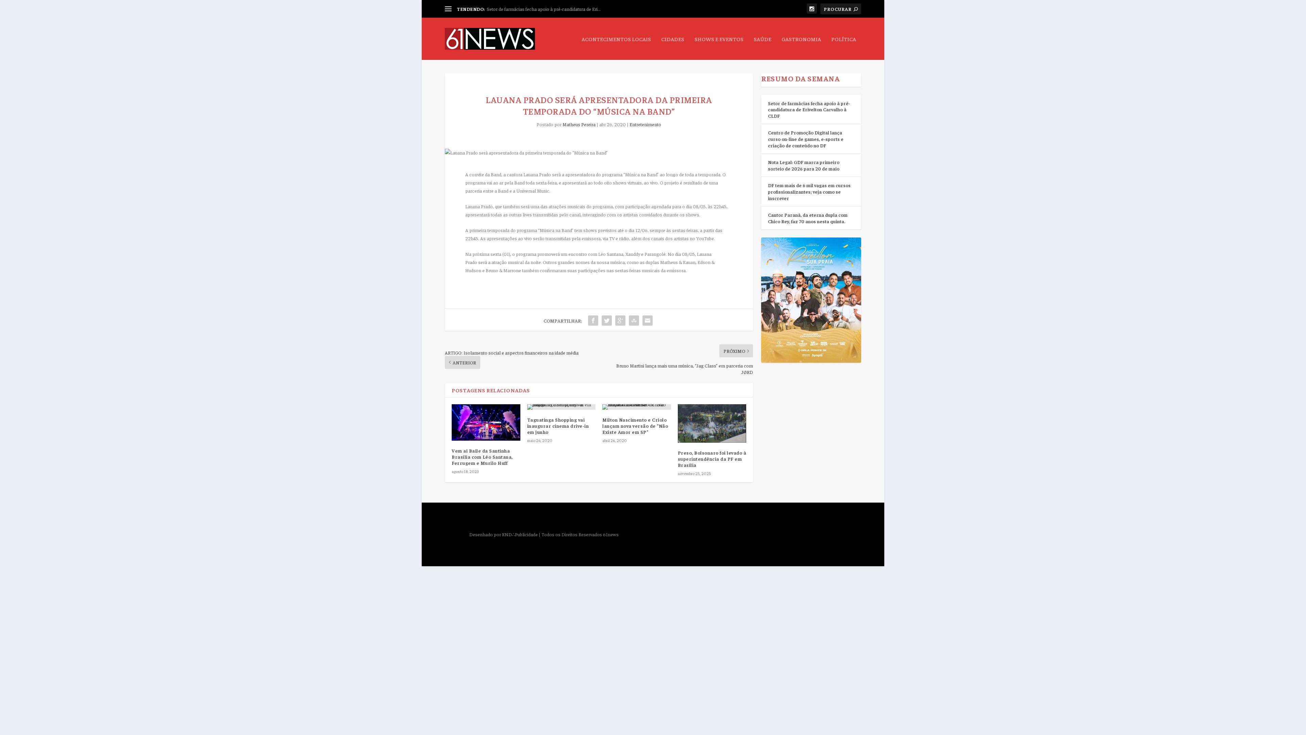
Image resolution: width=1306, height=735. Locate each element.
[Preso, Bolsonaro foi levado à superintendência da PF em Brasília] (712, 423)
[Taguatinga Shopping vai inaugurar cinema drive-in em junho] (561, 407)
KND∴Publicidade (520, 534)
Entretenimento (645, 124)
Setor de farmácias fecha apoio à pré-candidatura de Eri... (544, 9)
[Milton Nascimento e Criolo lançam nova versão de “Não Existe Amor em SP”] (636, 407)
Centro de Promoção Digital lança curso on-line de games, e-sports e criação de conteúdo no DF (805, 138)
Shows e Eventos (718, 39)
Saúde (762, 39)
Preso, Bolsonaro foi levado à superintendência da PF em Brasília (712, 459)
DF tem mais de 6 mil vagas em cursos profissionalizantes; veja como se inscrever (809, 191)
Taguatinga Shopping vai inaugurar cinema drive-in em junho (558, 425)
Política (843, 39)
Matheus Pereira (579, 124)
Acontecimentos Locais (616, 39)
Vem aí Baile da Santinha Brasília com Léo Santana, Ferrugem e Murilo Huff (482, 456)
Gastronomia (801, 39)
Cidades (672, 39)
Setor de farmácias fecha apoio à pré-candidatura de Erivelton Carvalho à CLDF (809, 109)
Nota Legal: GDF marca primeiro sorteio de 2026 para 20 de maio (803, 165)
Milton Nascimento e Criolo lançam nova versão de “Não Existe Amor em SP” (635, 425)
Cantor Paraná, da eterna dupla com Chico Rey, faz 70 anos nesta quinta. (808, 218)
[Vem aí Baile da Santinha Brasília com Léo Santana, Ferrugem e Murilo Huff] (486, 422)
